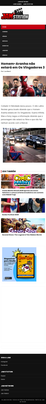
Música (5, 41)
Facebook (4, 365)
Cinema (4, 31)
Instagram (4, 361)
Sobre (3, 379)
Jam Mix (5, 50)
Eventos (5, 46)
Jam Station (28, 4)
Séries (4, 36)
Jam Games (17, 4)
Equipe (3, 376)
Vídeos (4, 55)
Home (4, 27)
